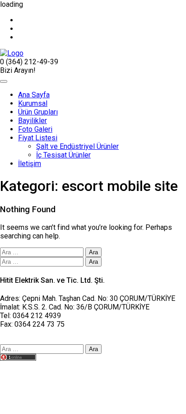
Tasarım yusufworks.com (39, 366)
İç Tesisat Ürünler (63, 155)
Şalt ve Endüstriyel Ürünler (77, 146)
